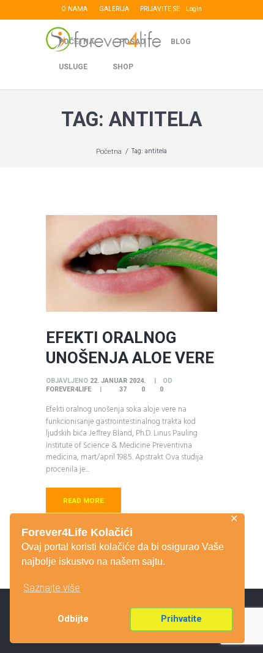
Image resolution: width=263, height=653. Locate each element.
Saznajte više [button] (51, 588)
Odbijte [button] (73, 619)
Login (194, 9)
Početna (76, 41)
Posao (132, 41)
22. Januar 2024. (118, 381)
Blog (181, 41)
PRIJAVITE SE (160, 9)
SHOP (123, 66)
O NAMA (74, 9)
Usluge (73, 66)
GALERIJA (114, 9)
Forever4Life (68, 389)
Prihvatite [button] (181, 619)
